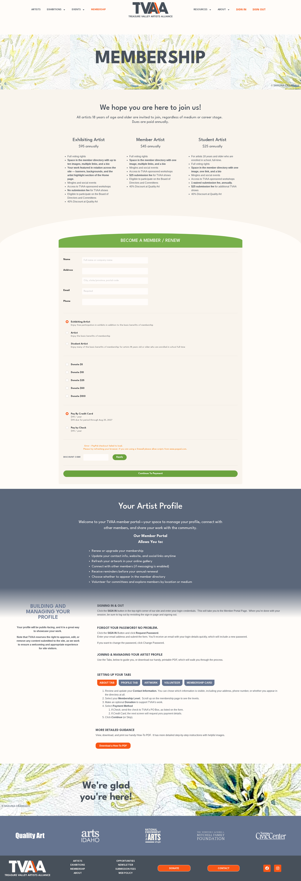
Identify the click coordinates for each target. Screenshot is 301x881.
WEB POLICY (126, 873)
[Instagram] (277, 868)
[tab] (107, 683)
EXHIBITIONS (54, 9)
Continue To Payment (150, 473)
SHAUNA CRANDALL (286, 85)
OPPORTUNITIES (125, 861)
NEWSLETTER (125, 865)
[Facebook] (267, 868)
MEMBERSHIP (98, 9)
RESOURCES (200, 9)
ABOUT (222, 9)
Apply (119, 457)
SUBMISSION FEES (125, 869)
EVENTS (76, 9)
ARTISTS (36, 9)
